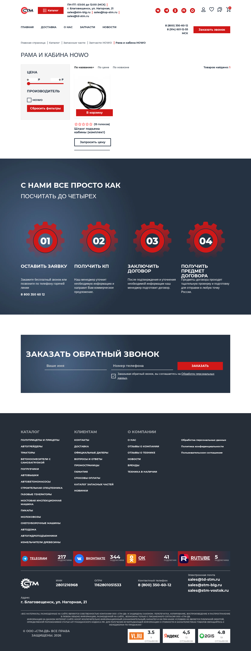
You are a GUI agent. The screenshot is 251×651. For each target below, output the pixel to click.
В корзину (94, 112)
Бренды (133, 465)
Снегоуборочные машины (40, 523)
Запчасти (87, 27)
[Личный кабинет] (203, 10)
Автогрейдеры (31, 446)
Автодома (28, 529)
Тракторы (28, 452)
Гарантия (81, 471)
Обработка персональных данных (203, 439)
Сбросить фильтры (45, 108)
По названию (84, 67)
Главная (27, 27)
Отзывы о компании (143, 446)
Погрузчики (30, 468)
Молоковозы (31, 516)
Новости (109, 27)
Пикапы (27, 510)
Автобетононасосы (36, 481)
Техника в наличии (142, 471)
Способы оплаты (87, 477)
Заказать (200, 366)
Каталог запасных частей (94, 484)
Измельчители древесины (40, 542)
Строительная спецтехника (41, 487)
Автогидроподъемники (39, 535)
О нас (68, 27)
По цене (104, 67)
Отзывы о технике (141, 452)
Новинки (81, 490)
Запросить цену (92, 142)
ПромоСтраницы (86, 465)
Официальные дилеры (91, 452)
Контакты (81, 439)
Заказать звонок (212, 29)
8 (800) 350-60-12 (176, 25)
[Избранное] (211, 10)
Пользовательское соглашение (202, 452)
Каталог (53, 10)
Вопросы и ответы (88, 459)
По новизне (121, 67)
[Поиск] (148, 11)
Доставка (48, 27)
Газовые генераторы (36, 494)
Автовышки (30, 475)
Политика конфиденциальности (202, 446)
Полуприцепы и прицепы (40, 439)
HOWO (38, 100)
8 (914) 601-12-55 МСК (177, 31)
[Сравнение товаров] (220, 10)
